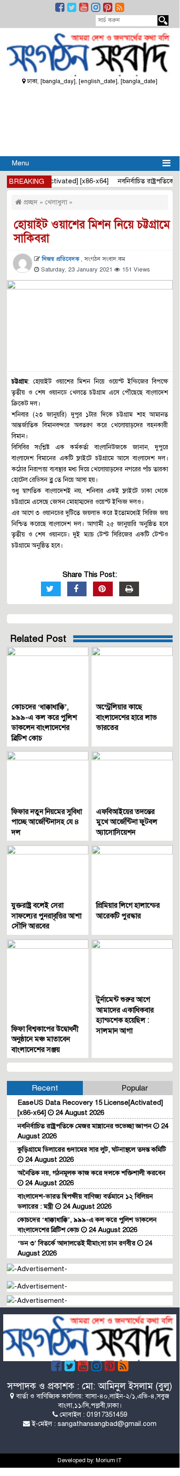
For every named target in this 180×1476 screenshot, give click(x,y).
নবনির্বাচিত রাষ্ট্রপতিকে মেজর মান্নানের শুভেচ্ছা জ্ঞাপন (85, 1126)
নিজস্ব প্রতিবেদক (61, 259)
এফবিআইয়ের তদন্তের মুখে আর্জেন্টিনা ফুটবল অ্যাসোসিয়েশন (126, 822)
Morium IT (109, 1460)
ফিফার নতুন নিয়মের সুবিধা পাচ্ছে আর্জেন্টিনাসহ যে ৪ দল (47, 822)
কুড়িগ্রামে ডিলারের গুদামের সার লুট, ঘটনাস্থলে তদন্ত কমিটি (91, 1149)
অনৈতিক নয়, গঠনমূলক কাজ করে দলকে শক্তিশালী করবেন (91, 1173)
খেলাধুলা (56, 202)
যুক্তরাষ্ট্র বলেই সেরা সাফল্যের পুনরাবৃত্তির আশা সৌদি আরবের (46, 916)
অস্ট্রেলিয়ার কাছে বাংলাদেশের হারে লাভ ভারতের (126, 717)
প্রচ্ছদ (30, 202)
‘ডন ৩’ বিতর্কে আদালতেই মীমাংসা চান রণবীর (77, 1243)
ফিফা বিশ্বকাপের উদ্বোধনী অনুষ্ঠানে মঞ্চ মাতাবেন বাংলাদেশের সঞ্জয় (45, 1039)
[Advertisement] (90, 120)
